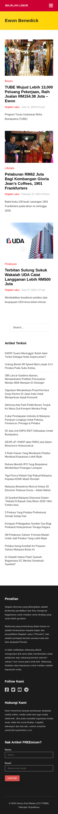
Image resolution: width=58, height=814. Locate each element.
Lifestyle (9, 168)
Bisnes (9, 81)
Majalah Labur (16, 5)
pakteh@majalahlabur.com (18, 730)
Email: (8, 763)
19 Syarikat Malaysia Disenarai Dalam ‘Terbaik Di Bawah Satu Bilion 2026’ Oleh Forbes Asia (28, 501)
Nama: (8, 749)
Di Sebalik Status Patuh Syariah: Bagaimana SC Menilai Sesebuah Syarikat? (24, 561)
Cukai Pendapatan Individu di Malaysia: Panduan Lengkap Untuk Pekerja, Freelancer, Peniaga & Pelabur (27, 420)
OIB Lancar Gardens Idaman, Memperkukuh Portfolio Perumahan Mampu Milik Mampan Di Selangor (25, 379)
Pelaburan (11, 264)
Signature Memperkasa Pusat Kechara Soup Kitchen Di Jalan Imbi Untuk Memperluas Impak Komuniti (27, 394)
